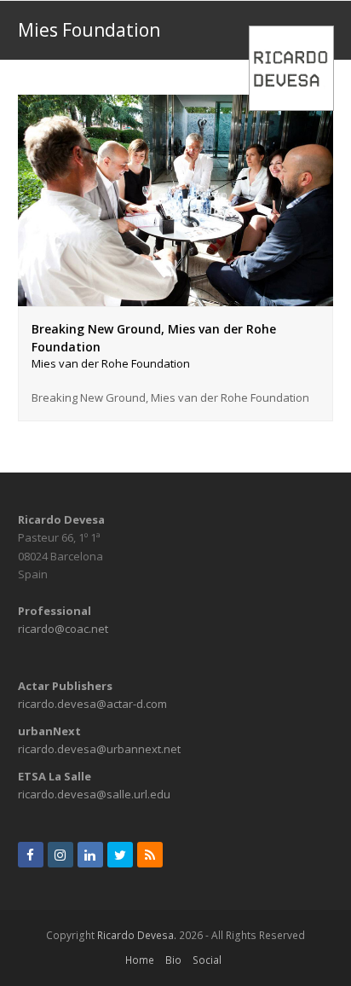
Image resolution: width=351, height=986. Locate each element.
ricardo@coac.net (63, 628)
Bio (173, 960)
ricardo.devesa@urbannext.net (99, 749)
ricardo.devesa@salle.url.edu (94, 794)
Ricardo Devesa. (136, 935)
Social (207, 960)
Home (139, 960)
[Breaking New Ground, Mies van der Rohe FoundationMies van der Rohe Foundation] (176, 296)
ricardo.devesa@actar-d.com (92, 703)
